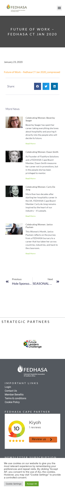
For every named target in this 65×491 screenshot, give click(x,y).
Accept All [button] (32, 483)
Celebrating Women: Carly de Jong (40, 188)
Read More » (31, 143)
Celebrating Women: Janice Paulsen (39, 225)
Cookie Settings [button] (13, 483)
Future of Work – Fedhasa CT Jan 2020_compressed (32, 71)
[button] (59, 8)
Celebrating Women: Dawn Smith (42, 152)
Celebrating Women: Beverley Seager (40, 119)
